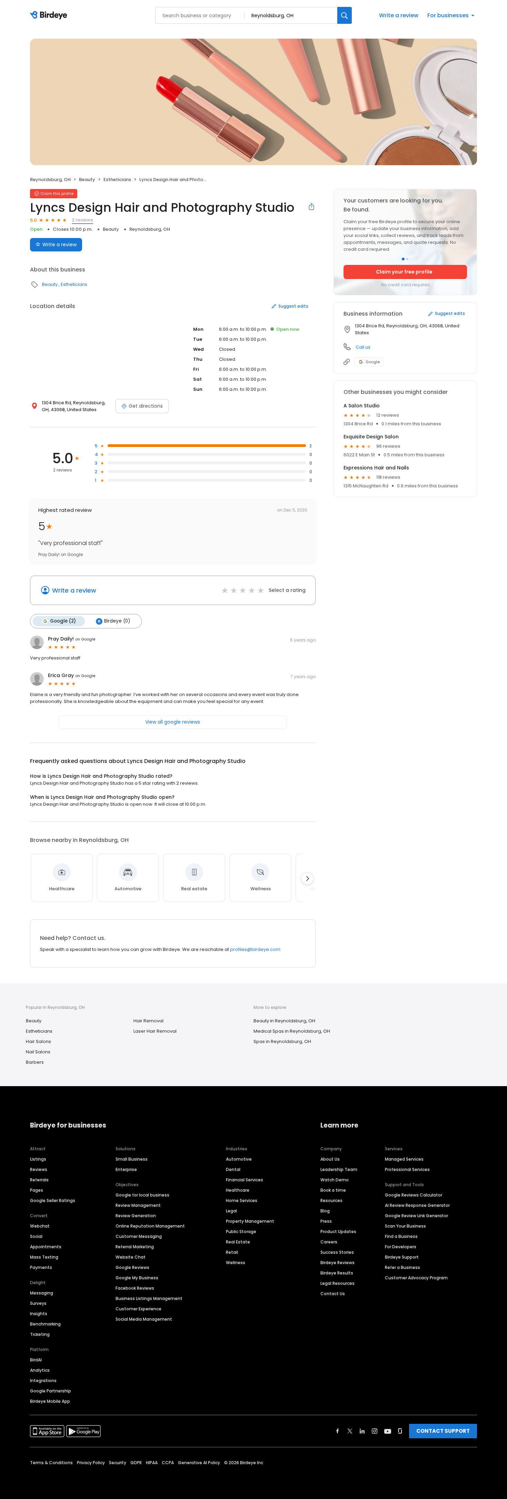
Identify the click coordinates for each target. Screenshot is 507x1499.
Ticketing (40, 1334)
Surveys (38, 1303)
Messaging (41, 1293)
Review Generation (136, 1216)
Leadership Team (338, 1169)
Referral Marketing (135, 1247)
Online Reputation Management (150, 1226)
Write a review (398, 15)
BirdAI (36, 1360)
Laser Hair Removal (155, 1031)
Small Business (132, 1159)
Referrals (39, 1180)
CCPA (168, 1463)
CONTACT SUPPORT (443, 1431)
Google (373, 362)
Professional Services (407, 1169)
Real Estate (238, 1242)
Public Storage (241, 1231)
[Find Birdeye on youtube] (387, 1431)
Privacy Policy (91, 1463)
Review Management (138, 1205)
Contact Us (332, 1294)
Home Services (241, 1200)
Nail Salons (38, 1052)
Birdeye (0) (117, 621)
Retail (232, 1252)
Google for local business (142, 1195)
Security (117, 1463)
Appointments (45, 1247)
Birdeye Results (336, 1273)
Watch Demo (334, 1180)
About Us (330, 1159)
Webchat (40, 1226)
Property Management (250, 1221)
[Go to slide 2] (407, 259)
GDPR (136, 1463)
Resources (331, 1200)
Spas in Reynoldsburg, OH (282, 1041)
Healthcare (237, 1190)
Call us (363, 347)
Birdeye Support (402, 1257)
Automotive (239, 1159)
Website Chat (131, 1257)
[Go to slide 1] (403, 259)
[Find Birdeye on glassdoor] (400, 1431)
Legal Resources (337, 1283)
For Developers (400, 1247)
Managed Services (404, 1159)
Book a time (333, 1190)
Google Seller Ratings (52, 1200)
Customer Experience (138, 1309)
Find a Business (401, 1236)
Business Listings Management (149, 1298)
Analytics (40, 1370)
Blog (325, 1211)
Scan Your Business (405, 1226)
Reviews (38, 1169)
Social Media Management (144, 1319)
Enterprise (126, 1169)
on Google (85, 639)
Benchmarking (45, 1324)
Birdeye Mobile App (50, 1401)
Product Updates (338, 1231)
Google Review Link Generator (416, 1216)
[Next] (307, 878)
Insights (38, 1314)
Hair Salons (38, 1041)
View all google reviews (172, 721)
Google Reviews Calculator (413, 1195)
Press (326, 1221)
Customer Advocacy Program (416, 1278)
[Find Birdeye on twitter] (349, 1431)
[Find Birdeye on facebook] (337, 1431)
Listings (38, 1159)
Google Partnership (50, 1391)
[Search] (344, 15)
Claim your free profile (404, 271)
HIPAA (152, 1463)
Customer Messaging (139, 1236)
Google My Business (137, 1278)
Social (36, 1236)
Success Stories (337, 1252)
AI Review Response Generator (417, 1205)
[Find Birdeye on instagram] (374, 1431)
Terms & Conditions (51, 1463)
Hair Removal (148, 1020)
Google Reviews (132, 1267)
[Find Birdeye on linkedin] (362, 1431)
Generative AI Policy (199, 1463)
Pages (36, 1190)
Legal (231, 1211)
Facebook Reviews (135, 1288)
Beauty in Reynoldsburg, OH (284, 1020)
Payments (41, 1267)
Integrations (43, 1380)
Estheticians (117, 179)
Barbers (35, 1062)
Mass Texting (44, 1257)
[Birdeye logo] (50, 15)
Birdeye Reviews (337, 1262)
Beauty (87, 179)
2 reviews (82, 220)
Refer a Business (402, 1267)
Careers (328, 1242)
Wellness (235, 1262)
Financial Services (244, 1180)
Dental (233, 1169)
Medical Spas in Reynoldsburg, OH (292, 1031)
